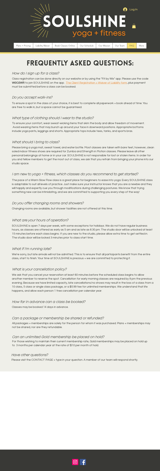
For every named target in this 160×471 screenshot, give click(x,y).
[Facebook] (83, 462)
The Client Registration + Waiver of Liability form (96, 82)
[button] (134, 26)
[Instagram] (75, 462)
